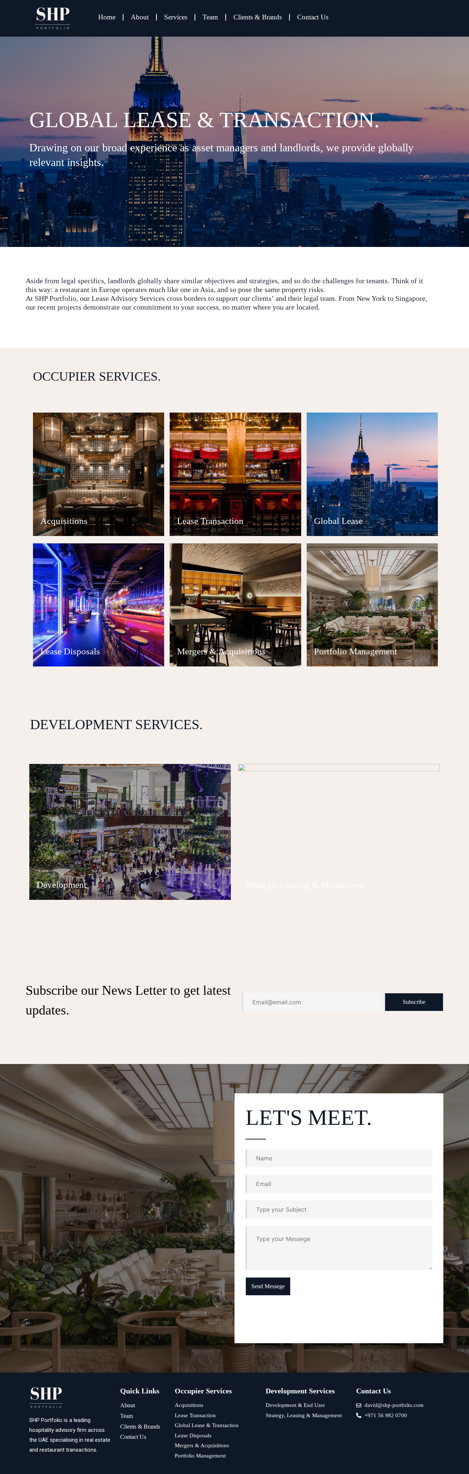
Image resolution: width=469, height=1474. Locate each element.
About (140, 17)
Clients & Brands (257, 17)
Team (210, 17)
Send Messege (268, 1286)
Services (175, 17)
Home (106, 17)
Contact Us (312, 17)
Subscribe (414, 1002)
